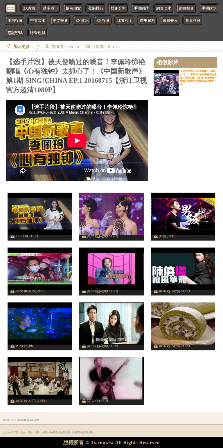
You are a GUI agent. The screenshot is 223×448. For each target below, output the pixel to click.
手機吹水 (209, 8)
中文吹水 (37, 21)
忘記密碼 (15, 33)
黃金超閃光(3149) (102, 235)
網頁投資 (186, 8)
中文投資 (60, 21)
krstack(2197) (26, 235)
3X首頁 (29, 8)
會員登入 (170, 21)
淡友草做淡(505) (30, 290)
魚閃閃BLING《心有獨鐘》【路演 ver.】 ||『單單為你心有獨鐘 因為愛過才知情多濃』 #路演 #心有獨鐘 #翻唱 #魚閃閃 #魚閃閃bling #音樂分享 (198, 77)
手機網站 (141, 8)
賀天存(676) (97, 400)
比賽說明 (124, 21)
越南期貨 (73, 8)
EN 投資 (103, 21)
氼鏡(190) (167, 235)
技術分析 (118, 8)
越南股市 (50, 8)
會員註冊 (192, 21)
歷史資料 (147, 21)
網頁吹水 (163, 8)
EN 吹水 (82, 21)
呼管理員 (37, 33)
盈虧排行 (95, 8)
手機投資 (15, 21)
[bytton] (11, 8)
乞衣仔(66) (25, 345)
